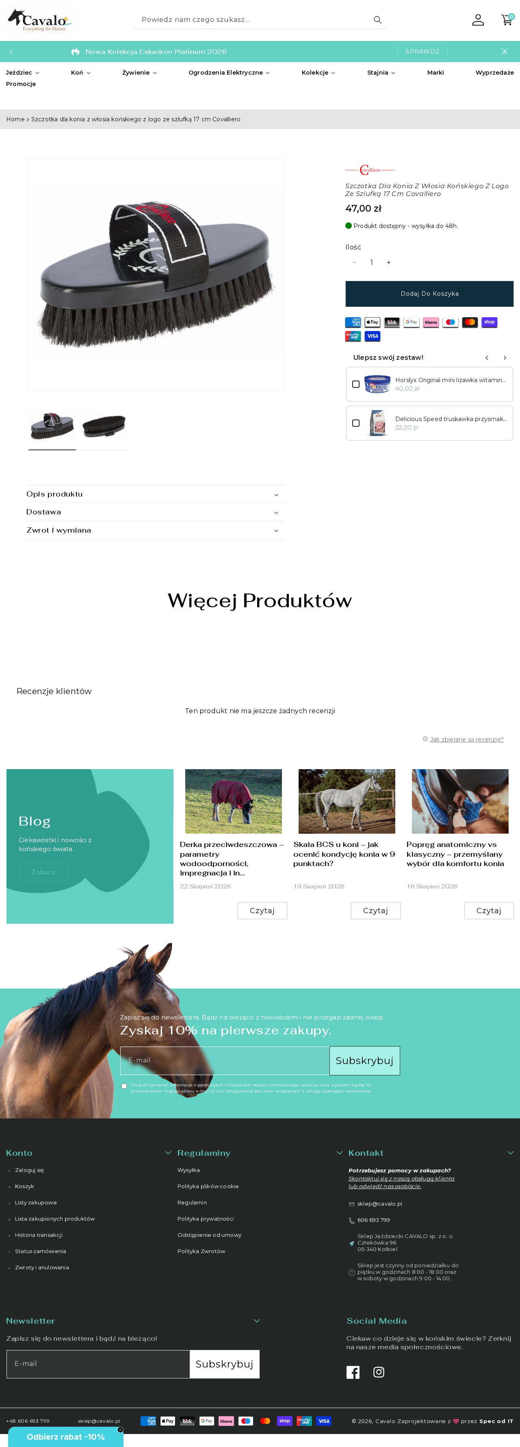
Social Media (377, 1320)
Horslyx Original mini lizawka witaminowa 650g (451, 380)
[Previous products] (487, 357)
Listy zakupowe (36, 1202)
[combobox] (260, 20)
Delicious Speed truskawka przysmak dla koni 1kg (451, 419)
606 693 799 (374, 1219)
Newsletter (30, 1320)
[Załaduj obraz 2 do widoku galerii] (104, 426)
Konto (19, 1153)
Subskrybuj (365, 1060)
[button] (23, 72)
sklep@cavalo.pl (380, 1203)
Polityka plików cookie (208, 1186)
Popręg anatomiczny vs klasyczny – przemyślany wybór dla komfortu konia (455, 854)
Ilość (353, 247)
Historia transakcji (39, 1235)
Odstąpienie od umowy (209, 1235)
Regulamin (192, 1202)
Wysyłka (189, 1170)
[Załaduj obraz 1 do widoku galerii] (52, 426)
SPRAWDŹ (422, 51)
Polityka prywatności (206, 1218)
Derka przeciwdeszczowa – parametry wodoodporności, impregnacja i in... (232, 858)
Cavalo (385, 1421)
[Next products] (505, 357)
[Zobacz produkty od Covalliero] (429, 170)
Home (15, 119)
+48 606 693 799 (28, 1421)
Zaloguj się (29, 1170)
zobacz (43, 871)
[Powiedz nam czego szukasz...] (378, 20)
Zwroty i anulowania (42, 1267)
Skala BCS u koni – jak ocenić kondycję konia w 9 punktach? (344, 854)
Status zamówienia (40, 1251)
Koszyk (24, 1186)
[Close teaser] (120, 1430)
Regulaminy (204, 1153)
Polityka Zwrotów (201, 1251)
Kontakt (366, 1153)
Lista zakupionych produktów (55, 1218)
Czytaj (262, 910)
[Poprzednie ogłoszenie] (11, 51)
